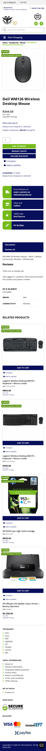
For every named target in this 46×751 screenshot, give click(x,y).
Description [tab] (10, 244)
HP (6, 644)
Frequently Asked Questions (17, 670)
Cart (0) (23, 2)
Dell (6, 638)
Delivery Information (14, 667)
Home (5, 42)
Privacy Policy (10, 672)
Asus (7, 636)
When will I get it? (10, 123)
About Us (9, 664)
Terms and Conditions (14, 678)
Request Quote (19, 151)
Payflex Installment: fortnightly (19, 130)
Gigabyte (9, 641)
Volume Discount (19, 156)
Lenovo (8, 650)
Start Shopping (15, 37)
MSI (6, 652)
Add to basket (19, 146)
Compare (11, 161)
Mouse (22, 42)
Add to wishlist (13, 165)
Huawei (8, 647)
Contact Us (9, 692)
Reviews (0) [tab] (10, 249)
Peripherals (14, 42)
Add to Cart (23, 368)
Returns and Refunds (14, 675)
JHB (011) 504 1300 (38, 8)
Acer (7, 633)
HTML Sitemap (11, 681)
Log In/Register (9, 2)
